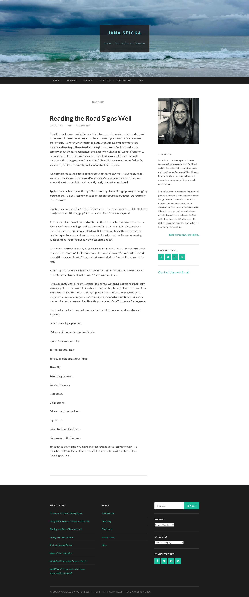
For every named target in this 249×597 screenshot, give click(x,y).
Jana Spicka (124, 32)
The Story (71, 80)
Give (140, 80)
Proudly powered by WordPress (69, 592)
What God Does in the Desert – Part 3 (68, 561)
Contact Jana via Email (173, 272)
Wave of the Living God (61, 553)
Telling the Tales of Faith (61, 537)
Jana (69, 125)
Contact (105, 80)
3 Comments (83, 125)
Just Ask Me (108, 513)
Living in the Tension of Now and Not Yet (69, 521)
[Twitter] (168, 257)
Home (56, 80)
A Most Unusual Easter (61, 545)
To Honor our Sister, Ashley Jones (66, 513)
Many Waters (124, 80)
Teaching (88, 80)
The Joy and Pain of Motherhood (66, 529)
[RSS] (182, 257)
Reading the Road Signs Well (91, 118)
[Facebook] (161, 257)
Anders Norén (142, 592)
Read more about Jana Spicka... (184, 234)
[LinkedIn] (175, 257)
